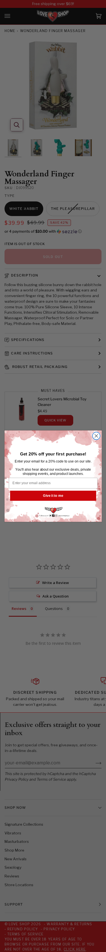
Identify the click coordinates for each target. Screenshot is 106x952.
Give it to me (53, 495)
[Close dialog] (96, 435)
